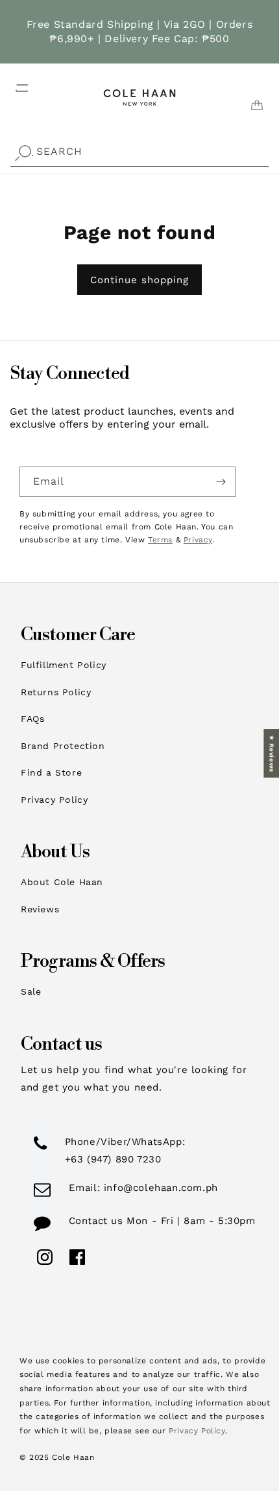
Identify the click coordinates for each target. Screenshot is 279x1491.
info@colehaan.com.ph (159, 1188)
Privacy (198, 539)
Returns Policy (56, 692)
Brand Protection (63, 746)
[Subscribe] (220, 482)
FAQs (32, 718)
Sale (31, 991)
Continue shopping (139, 280)
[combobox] (139, 152)
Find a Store (51, 772)
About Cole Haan (62, 882)
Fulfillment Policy (63, 665)
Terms (160, 539)
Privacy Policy (54, 799)
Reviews (40, 909)
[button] (14, 84)
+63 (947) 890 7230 (113, 1159)
